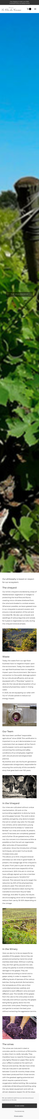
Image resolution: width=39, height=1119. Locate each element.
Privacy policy (18, 1116)
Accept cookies (19, 1105)
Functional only (19, 1111)
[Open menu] (35, 9)
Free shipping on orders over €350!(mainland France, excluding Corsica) (20, 2)
